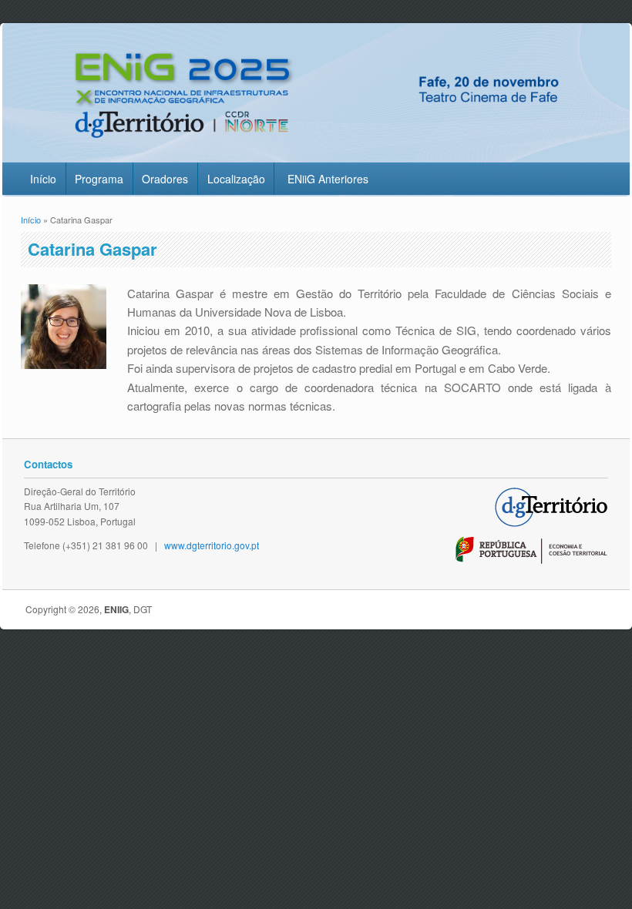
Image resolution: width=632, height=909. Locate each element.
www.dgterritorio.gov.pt (211, 545)
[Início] (316, 152)
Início (43, 178)
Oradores (165, 178)
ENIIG (116, 609)
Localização (236, 178)
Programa (99, 178)
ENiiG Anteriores (327, 178)
